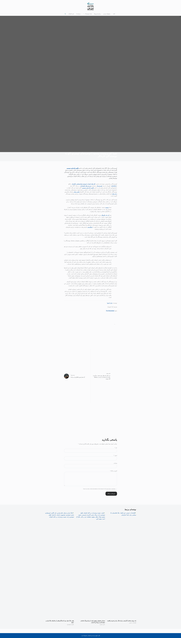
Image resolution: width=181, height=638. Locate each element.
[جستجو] (65, 13)
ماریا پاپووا (109, 303)
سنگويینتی (89, 227)
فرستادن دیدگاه (111, 493)
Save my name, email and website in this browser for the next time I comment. (99, 488)
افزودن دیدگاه (113, 470)
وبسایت (115, 463)
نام (116, 447)
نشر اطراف (71, 13)
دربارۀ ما (79, 13)
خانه (114, 13)
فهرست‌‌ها (99, 186)
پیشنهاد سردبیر (106, 13)
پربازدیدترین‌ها (97, 13)
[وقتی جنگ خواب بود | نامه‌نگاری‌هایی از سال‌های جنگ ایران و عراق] (59, 565)
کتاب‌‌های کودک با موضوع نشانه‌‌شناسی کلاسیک (83, 184)
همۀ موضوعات (88, 13)
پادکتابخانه (113, 186)
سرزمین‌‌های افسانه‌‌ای (85, 186)
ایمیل (115, 455)
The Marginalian (110, 310)
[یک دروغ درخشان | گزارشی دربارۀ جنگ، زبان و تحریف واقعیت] (121, 565)
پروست (107, 207)
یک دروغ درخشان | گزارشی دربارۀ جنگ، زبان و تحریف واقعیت (121, 620)
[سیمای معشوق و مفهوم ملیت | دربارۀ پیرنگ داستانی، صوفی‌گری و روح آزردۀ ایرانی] (90, 565)
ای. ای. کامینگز (105, 215)
